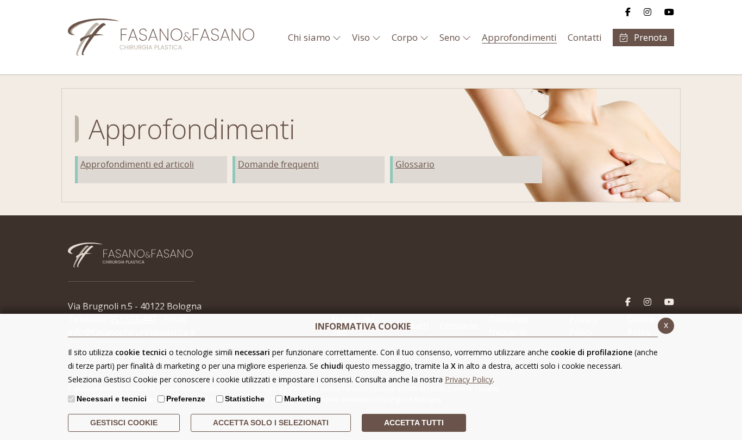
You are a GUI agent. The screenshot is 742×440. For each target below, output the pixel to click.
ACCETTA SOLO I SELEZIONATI (271, 422)
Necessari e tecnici (112, 398)
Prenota (649, 38)
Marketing (302, 398)
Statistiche (245, 398)
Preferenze (185, 398)
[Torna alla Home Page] (114, 37)
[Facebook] (628, 12)
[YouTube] (669, 12)
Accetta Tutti (414, 422)
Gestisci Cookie (124, 422)
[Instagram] (647, 12)
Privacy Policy (469, 379)
